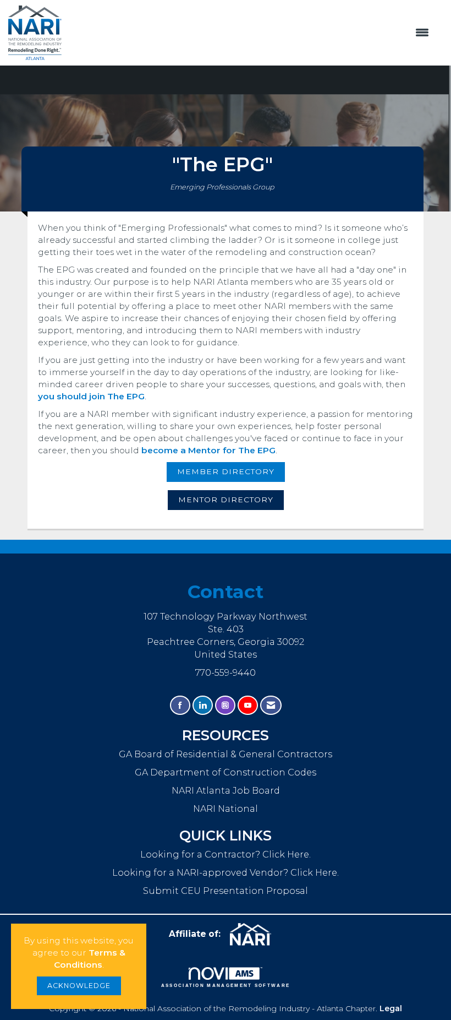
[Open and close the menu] (251, 33)
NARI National (225, 808)
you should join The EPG (91, 396)
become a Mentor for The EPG (208, 450)
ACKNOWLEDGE (79, 985)
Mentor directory (225, 499)
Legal (391, 1008)
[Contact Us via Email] (271, 705)
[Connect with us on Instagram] (225, 705)
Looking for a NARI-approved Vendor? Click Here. (225, 872)
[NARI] (254, 934)
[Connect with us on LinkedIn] (203, 705)
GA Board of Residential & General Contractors (225, 753)
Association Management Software (225, 985)
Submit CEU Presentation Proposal (225, 890)
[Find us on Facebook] (180, 705)
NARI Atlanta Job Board (226, 790)
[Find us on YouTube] (248, 705)
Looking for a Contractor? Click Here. (225, 854)
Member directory (225, 471)
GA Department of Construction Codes (225, 772)
